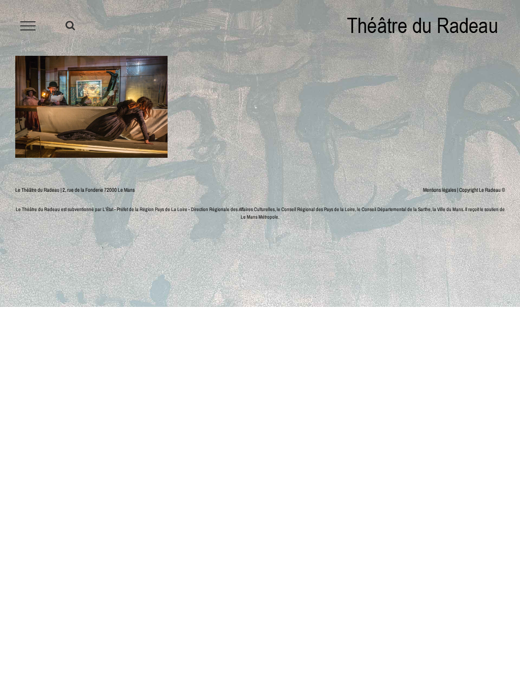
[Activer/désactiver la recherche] (70, 25)
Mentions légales (439, 189)
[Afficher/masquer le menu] (28, 25)
